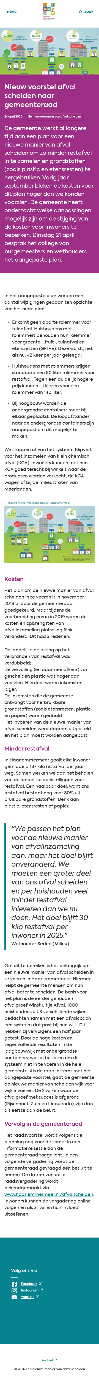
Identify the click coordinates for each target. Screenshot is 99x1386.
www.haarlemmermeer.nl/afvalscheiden (48, 1195)
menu (11, 12)
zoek (89, 12)
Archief (49, 1361)
